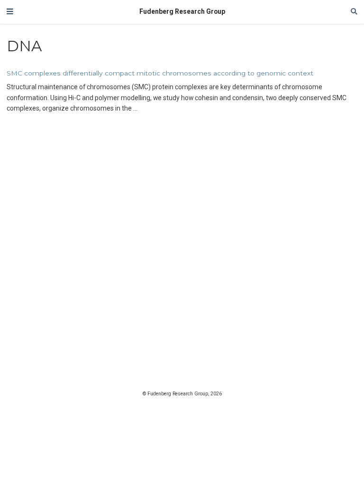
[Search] (354, 12)
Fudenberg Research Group (182, 11)
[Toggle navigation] (10, 12)
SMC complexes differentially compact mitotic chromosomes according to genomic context (160, 73)
